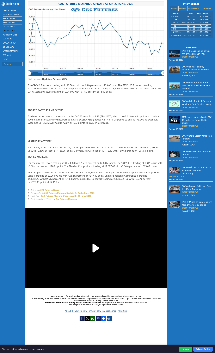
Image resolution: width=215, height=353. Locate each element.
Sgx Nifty (7, 38)
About (68, 310)
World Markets (10, 51)
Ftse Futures (9, 22)
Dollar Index (9, 42)
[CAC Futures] (12, 4)
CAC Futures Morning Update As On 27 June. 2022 (95, 4)
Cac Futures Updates (66, 199)
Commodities (193, 8)
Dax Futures (9, 26)
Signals (7, 55)
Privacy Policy (203, 349)
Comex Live (8, 47)
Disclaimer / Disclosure (54, 302)
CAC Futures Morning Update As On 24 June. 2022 (69, 193)
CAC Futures (35, 79)
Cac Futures (9, 30)
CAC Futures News (49, 190)
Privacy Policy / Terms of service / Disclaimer (94, 310)
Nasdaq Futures (11, 14)
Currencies (206, 8)
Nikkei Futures (10, 34)
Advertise (122, 310)
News (5, 59)
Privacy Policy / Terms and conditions (85, 302)
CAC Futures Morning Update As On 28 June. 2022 (66, 196)
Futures (182, 8)
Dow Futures (9, 10)
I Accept (186, 349)
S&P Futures (9, 18)
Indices (174, 8)
